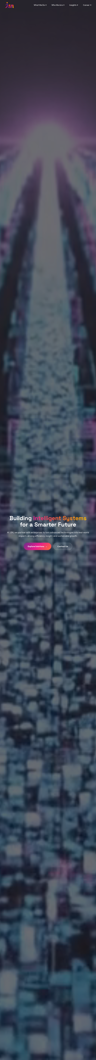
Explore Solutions (37, 546)
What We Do (40, 5)
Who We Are (58, 5)
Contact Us (62, 546)
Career (87, 5)
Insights (73, 5)
